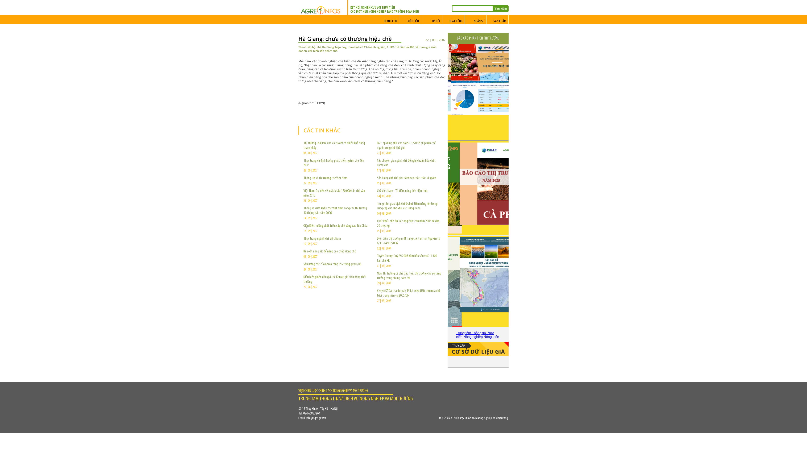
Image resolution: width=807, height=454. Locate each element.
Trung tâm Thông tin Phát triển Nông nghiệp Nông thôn (477, 335)
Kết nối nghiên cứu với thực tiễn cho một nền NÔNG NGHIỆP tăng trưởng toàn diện (384, 9)
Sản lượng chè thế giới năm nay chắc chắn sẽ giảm (406, 178)
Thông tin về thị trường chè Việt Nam (325, 178)
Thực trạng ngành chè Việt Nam (322, 239)
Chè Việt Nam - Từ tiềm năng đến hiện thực (402, 191)
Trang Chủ (390, 21)
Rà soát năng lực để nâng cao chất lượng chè (329, 251)
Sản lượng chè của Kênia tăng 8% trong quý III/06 (332, 264)
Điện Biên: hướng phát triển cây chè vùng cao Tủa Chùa (335, 226)
